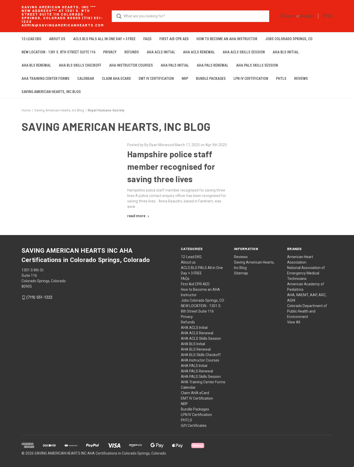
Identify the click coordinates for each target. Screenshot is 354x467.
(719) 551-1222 (39, 297)
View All (293, 322)
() (329, 16)
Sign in (290, 16)
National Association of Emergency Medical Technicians (306, 273)
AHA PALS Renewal (212, 65)
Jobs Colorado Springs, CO (289, 39)
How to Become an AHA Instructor (226, 39)
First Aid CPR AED (174, 39)
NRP (185, 78)
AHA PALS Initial (175, 65)
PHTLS (281, 78)
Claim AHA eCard (116, 78)
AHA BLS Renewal (36, 65)
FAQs (147, 39)
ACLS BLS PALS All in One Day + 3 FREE (104, 39)
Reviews (301, 78)
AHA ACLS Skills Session (244, 52)
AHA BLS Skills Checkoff (80, 65)
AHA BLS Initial (286, 52)
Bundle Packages (211, 78)
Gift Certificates (194, 425)
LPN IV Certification (250, 78)
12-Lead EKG (31, 39)
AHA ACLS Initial (161, 52)
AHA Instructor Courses (131, 65)
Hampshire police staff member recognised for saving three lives (171, 166)
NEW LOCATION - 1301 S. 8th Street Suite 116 (58, 52)
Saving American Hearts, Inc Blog (51, 92)
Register (307, 16)
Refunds (131, 52)
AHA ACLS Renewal (199, 52)
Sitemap (241, 273)
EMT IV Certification (156, 78)
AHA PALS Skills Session (257, 65)
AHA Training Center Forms (45, 78)
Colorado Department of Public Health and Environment (307, 311)
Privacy (110, 52)
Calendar (85, 78)
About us (57, 39)
